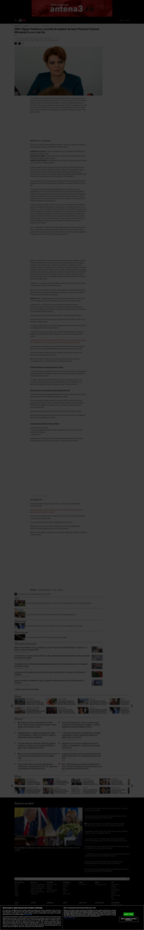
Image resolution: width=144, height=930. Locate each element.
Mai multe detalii (28, 914)
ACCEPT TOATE (128, 914)
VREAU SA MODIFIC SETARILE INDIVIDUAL (129, 919)
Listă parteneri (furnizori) (69, 917)
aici (40, 922)
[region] (72, 917)
